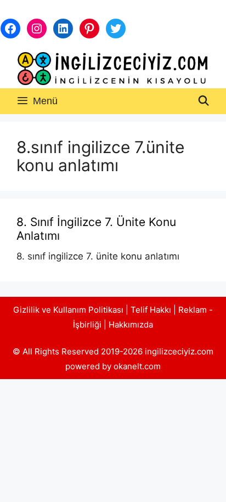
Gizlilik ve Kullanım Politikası (68, 309)
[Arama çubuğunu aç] (204, 101)
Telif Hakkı (151, 309)
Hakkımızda (131, 324)
